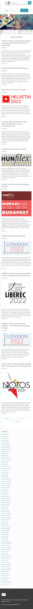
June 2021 (4, 507)
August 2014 (5, 584)
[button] (24, 10)
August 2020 (5, 519)
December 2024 (5, 459)
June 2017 (4, 560)
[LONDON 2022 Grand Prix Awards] (16, 248)
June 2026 (4, 436)
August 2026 (5, 434)
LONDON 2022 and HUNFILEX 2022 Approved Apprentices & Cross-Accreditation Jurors (14, 124)
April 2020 (4, 524)
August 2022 (5, 487)
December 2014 (5, 581)
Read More (4, 63)
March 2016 (4, 575)
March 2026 (4, 442)
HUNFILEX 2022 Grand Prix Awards (14, 149)
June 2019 (4, 534)
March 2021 (4, 511)
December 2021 (5, 502)
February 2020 (5, 526)
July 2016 (4, 573)
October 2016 (5, 566)
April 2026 (4, 440)
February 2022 (5, 498)
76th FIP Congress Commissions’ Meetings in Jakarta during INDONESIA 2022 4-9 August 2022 (16, 43)
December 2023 (5, 468)
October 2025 (5, 447)
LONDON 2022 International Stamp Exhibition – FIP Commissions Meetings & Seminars (16, 326)
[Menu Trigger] (29, 3)
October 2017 (5, 558)
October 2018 (5, 545)
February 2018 (5, 556)
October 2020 (5, 515)
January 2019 (5, 541)
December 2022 (5, 481)
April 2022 (4, 494)
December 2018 (5, 543)
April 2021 (4, 509)
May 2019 (4, 536)
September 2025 (6, 449)
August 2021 (5, 504)
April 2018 (4, 554)
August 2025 (5, 451)
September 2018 (6, 547)
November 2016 (5, 564)
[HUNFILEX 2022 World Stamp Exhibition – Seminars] (16, 203)
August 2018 (5, 549)
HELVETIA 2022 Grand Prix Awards (14, 90)
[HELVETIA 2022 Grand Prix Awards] (16, 99)
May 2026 (4, 438)
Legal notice (4, 604)
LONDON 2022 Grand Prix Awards (13, 236)
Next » (18, 421)
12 (14, 421)
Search (7, 10)
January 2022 (5, 500)
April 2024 (4, 464)
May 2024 (4, 462)
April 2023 (4, 477)
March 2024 (4, 466)
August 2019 (5, 530)
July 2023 (4, 470)
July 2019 (4, 532)
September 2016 (6, 569)
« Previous (5, 418)
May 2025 (4, 453)
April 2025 (4, 455)
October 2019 (5, 528)
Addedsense (16, 604)
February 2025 (5, 457)
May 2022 (4, 492)
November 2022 (5, 483)
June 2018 (4, 551)
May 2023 (4, 474)
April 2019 (4, 539)
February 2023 (5, 479)
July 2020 (4, 522)
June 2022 (4, 489)
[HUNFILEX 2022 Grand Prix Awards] (16, 160)
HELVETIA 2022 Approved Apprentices (15, 68)
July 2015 (4, 579)
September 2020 (6, 517)
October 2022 (5, 485)
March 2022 (4, 496)
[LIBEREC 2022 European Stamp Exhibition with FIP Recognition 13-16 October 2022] (16, 293)
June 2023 (4, 472)
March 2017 (4, 562)
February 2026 (5, 444)
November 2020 (5, 513)
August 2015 (5, 577)
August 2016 (5, 571)
